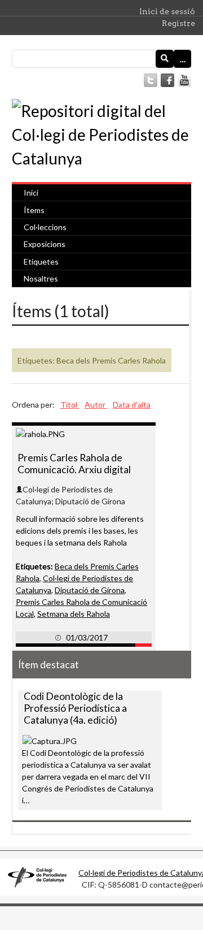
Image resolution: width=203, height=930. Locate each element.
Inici (31, 192)
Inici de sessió (167, 11)
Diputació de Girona (90, 590)
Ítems (34, 210)
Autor (96, 404)
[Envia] (165, 59)
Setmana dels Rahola (73, 613)
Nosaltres (41, 278)
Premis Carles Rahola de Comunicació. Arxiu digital (74, 463)
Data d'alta (132, 404)
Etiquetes (41, 261)
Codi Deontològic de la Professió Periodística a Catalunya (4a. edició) (75, 708)
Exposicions (44, 244)
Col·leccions (45, 227)
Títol (69, 404)
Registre (178, 23)
